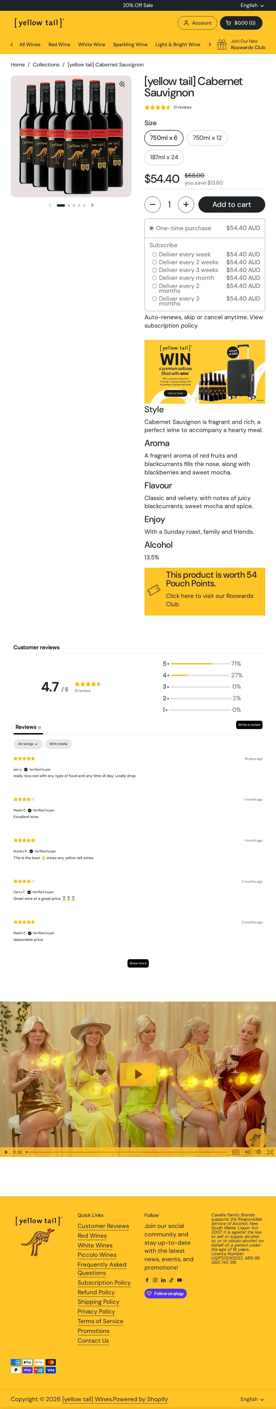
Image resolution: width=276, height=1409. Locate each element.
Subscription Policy (104, 1283)
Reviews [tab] (28, 726)
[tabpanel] (138, 856)
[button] (241, 23)
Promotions (93, 1331)
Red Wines (92, 1236)
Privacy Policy (96, 1311)
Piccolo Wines (97, 1255)
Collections (46, 64)
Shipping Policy (98, 1302)
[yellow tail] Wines (87, 1399)
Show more (138, 963)
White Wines (95, 1245)
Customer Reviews (103, 1226)
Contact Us (93, 1341)
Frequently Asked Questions (102, 1269)
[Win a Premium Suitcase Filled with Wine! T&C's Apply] (204, 401)
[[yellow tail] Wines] (39, 23)
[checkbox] (58, 744)
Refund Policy (96, 1292)
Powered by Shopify (140, 1399)
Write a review (249, 725)
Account (202, 23)
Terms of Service (100, 1321)
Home (18, 64)
